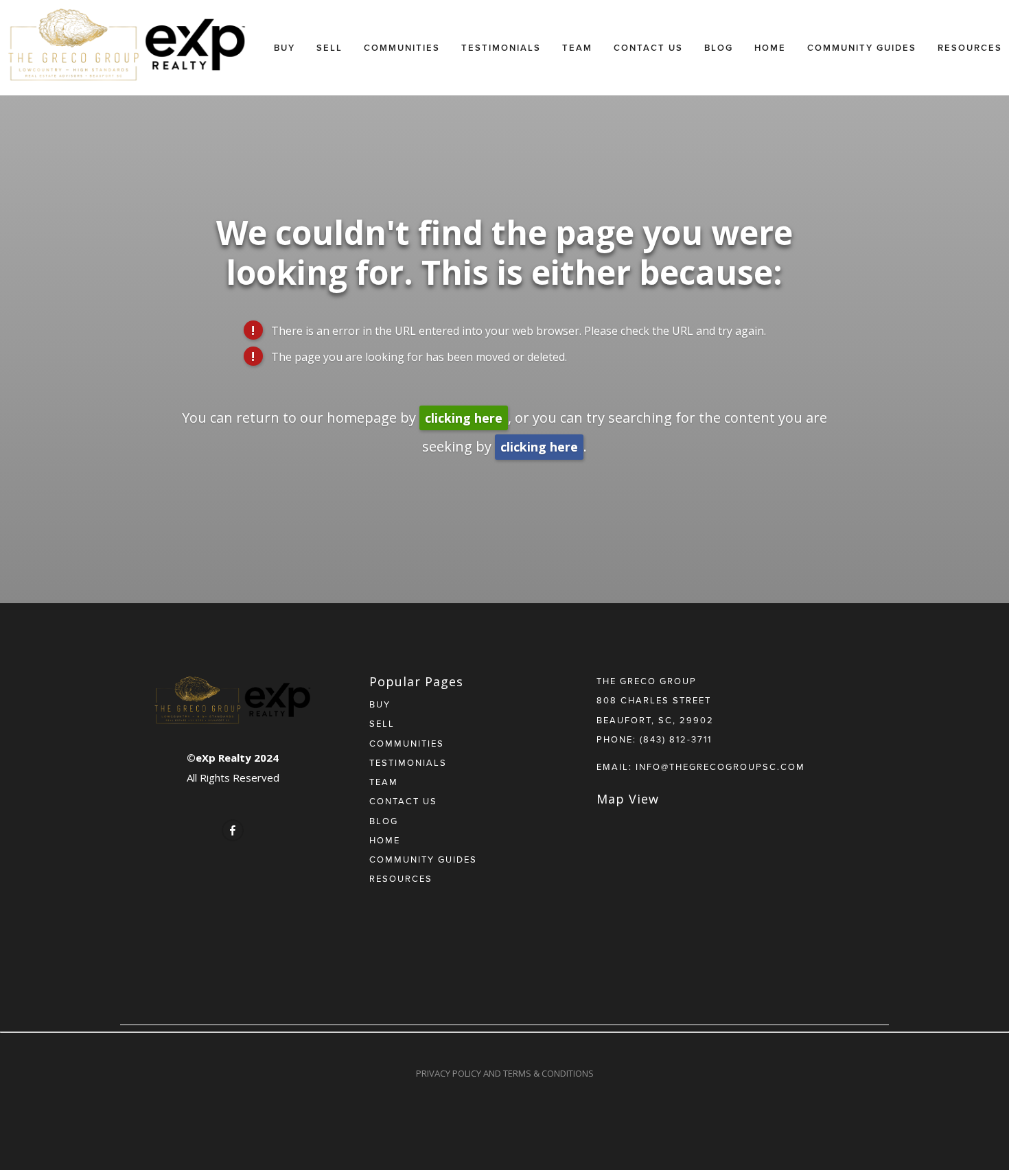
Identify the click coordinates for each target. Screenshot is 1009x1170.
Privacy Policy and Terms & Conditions (505, 1073)
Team (577, 47)
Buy (284, 47)
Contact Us (648, 47)
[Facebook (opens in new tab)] (233, 830)
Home (770, 47)
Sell (329, 47)
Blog (718, 47)
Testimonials (501, 47)
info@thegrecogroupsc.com (720, 766)
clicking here (463, 418)
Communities (402, 47)
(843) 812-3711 (676, 739)
